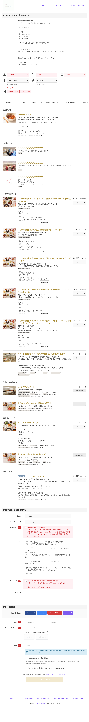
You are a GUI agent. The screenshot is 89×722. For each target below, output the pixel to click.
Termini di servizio (27, 698)
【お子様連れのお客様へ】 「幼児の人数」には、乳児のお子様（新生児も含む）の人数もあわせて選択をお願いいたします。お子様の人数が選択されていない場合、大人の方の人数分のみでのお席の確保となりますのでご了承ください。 (48, 532)
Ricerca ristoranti (79, 698)
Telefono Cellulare (13, 628)
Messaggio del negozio (25, 20)
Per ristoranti (10, 698)
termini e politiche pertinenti (55, 674)
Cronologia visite (15, 522)
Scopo (19, 516)
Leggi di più (44, 135)
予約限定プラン (36, 102)
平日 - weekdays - (52, 102)
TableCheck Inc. (41, 703)
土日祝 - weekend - (71, 102)
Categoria (10, 88)
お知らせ (7, 102)
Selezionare (79, 390)
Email (17, 645)
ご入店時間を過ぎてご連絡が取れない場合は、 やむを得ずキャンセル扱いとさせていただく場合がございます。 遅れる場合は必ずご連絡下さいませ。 (47, 584)
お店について (20, 102)
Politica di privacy (43, 698)
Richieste (18, 593)
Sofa (22, 91)
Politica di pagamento (60, 698)
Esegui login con (16, 613)
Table (28, 91)
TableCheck (68, 613)
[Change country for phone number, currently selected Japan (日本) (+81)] (27, 628)
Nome (17, 622)
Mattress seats (13, 91)
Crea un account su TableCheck (37, 658)
